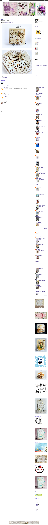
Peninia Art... (37, 210)
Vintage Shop (40, 286)
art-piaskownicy (11, 22)
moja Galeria (36, 491)
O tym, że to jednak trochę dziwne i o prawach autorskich (42, 206)
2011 (36, 515)
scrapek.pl (37, 243)
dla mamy (38, 67)
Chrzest (39, 66)
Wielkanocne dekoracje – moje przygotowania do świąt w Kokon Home (42, 281)
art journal (43, 65)
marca (36, 510)
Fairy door (40, 199)
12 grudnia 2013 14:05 (6, 99)
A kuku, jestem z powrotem (39, 185)
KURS (43, 69)
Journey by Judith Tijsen (42, 126)
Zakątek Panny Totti (38, 187)
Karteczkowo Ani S (38, 137)
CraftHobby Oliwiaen (38, 178)
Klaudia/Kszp (37, 102)
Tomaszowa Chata (38, 273)
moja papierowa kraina (38, 96)
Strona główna (17, 107)
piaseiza (4, 101)
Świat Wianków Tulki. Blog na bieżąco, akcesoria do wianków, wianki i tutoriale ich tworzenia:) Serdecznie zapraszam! (40, 292)
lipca (36, 509)
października (37, 505)
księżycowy (40, 114)
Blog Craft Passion (38, 249)
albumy (41, 65)
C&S (2, 19)
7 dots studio (37, 261)
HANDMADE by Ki (37, 143)
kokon (36, 279)
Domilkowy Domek (38, 285)
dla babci (44, 66)
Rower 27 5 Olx (37, 293)
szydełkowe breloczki (41, 120)
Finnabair (37, 125)
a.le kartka (5, 96)
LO (44, 69)
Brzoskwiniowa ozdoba (41, 244)
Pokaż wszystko (45, 228)
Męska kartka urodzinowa (42, 173)
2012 (36, 514)
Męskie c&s (38, 42)
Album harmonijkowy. (41, 250)
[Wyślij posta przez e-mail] (2, 76)
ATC (44, 65)
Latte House (37, 216)
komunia (39, 69)
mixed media (39, 70)
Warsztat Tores (37, 184)
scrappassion (37, 119)
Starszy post (31, 107)
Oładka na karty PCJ (41, 256)
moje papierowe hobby (38, 172)
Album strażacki (41, 132)
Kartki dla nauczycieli (41, 138)
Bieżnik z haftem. (41, 268)
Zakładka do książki (41, 87)
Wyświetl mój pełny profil (37, 26)
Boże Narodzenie (4, 77)
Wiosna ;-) (38, 47)
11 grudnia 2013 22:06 (6, 85)
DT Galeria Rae (41, 67)
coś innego (41, 66)
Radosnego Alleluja (41, 217)
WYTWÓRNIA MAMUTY (38, 166)
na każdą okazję (43, 70)
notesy (46, 70)
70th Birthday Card (41, 223)
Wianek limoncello (41, 167)
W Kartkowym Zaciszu (38, 222)
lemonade (6, 22)
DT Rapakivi (45, 67)
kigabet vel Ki (5, 87)
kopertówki (42, 69)
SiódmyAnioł (5, 81)
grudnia (37, 503)
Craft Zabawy (37, 232)
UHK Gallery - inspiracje (38, 255)
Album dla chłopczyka (41, 211)
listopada (37, 504)
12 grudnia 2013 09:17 (6, 94)
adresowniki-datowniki (37, 65)
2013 (36, 502)
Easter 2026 (40, 274)
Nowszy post (2, 107)
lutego (36, 511)
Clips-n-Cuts (37, 92)
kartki (6, 77)
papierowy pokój (37, 131)
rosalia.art (37, 149)
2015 (36, 499)
